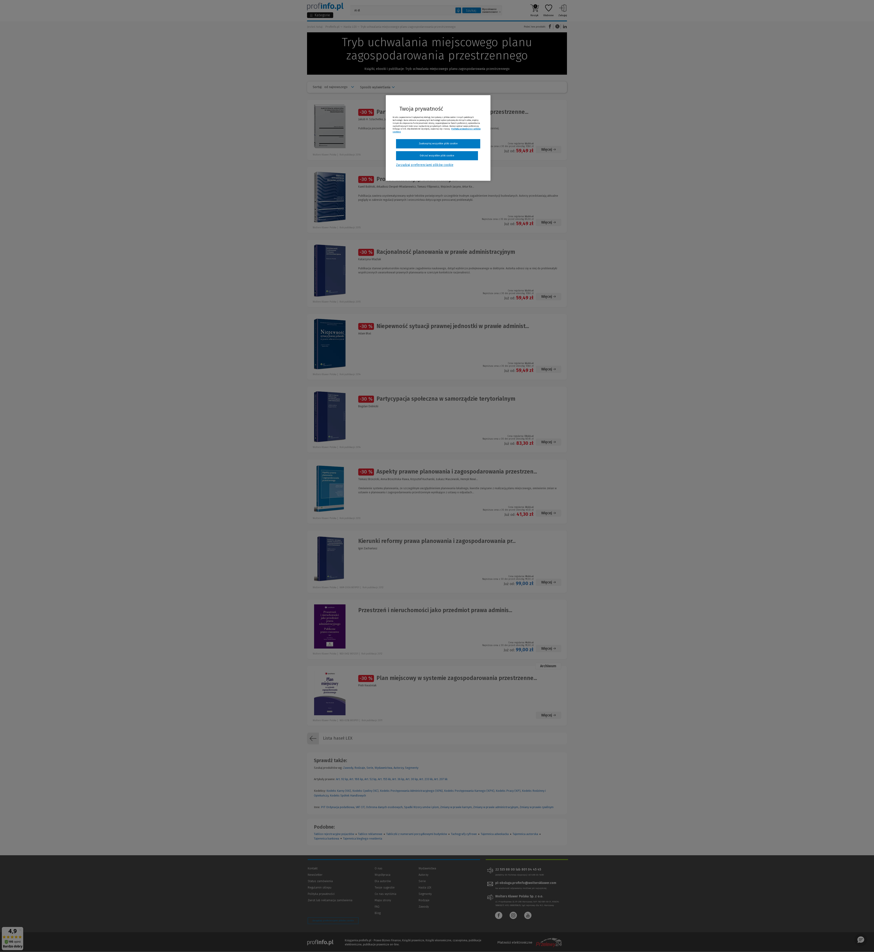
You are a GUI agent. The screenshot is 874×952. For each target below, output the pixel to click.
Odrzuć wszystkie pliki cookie (437, 155)
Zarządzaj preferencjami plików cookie (424, 165)
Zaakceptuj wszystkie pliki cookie (438, 143)
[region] (438, 138)
